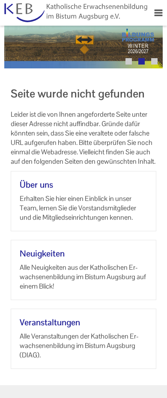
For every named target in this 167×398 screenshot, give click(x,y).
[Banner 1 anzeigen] (128, 61)
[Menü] (158, 13)
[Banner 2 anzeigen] (141, 61)
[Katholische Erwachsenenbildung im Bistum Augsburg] (75, 13)
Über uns (36, 184)
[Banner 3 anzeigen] (154, 61)
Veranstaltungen (50, 322)
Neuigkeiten (42, 253)
